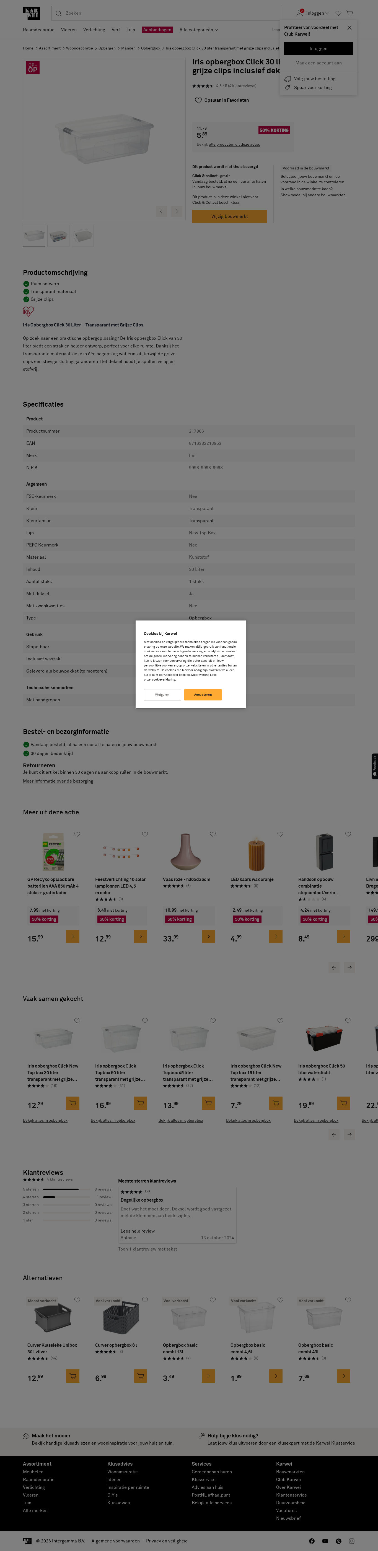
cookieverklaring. (164, 679)
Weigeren (162, 694)
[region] (191, 664)
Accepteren (203, 694)
